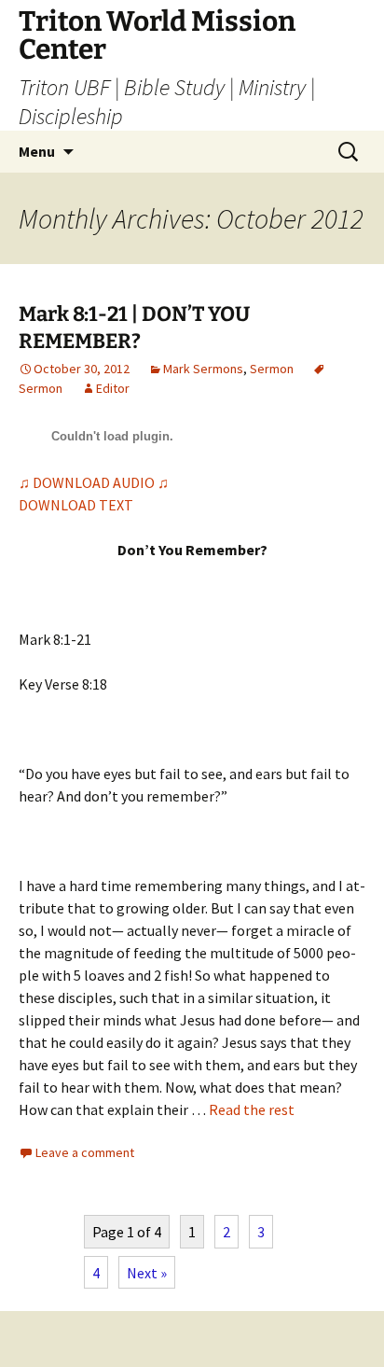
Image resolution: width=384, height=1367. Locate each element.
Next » (147, 1272)
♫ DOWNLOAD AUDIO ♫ (94, 482)
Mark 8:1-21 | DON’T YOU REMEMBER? (134, 327)
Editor (113, 388)
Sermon (272, 368)
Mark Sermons (203, 368)
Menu (37, 151)
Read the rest (252, 1109)
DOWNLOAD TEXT (76, 504)
